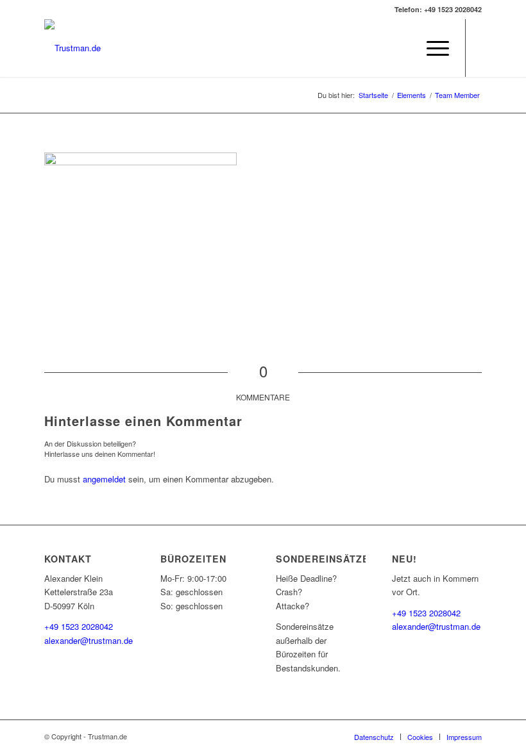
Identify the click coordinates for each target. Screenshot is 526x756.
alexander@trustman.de (88, 640)
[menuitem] (401, 48)
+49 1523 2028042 (78, 626)
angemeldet (104, 479)
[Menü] (431, 48)
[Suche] (401, 48)
